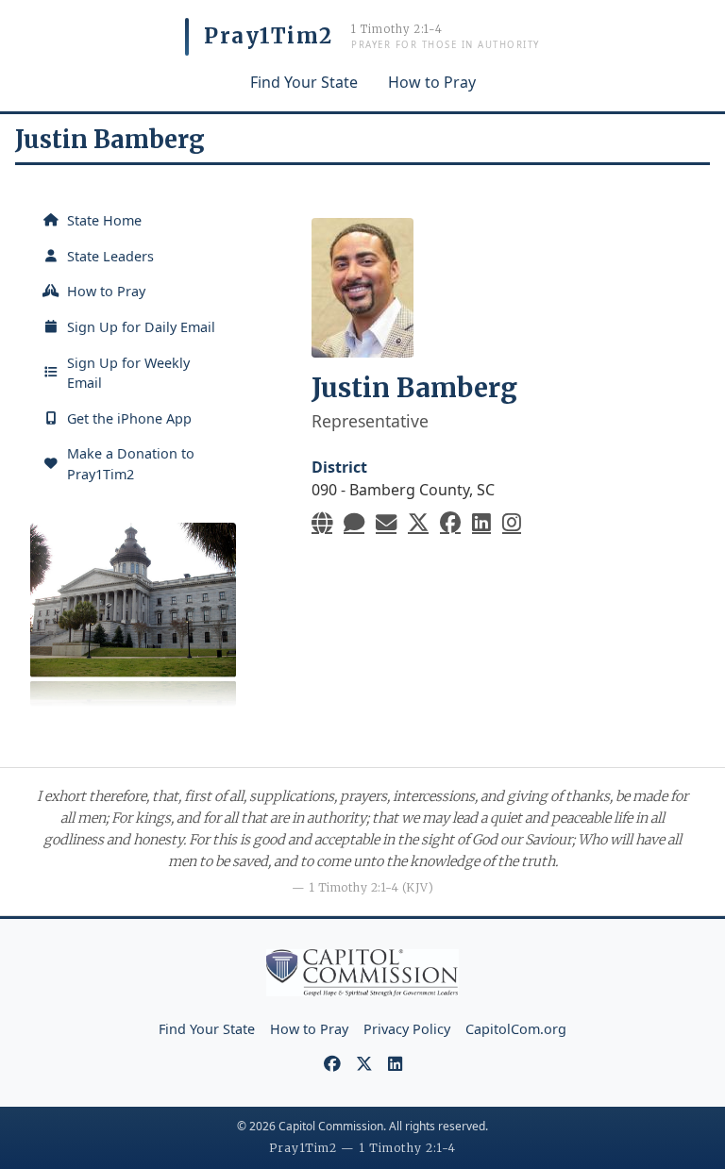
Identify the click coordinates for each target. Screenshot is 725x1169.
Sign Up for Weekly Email (128, 373)
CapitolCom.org (515, 1029)
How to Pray (432, 82)
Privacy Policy (406, 1029)
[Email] (386, 522)
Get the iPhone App (129, 418)
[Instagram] (511, 522)
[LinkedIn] (481, 522)
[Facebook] (450, 522)
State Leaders (110, 256)
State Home (104, 220)
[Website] (322, 522)
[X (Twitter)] (418, 522)
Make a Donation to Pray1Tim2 (130, 463)
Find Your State (304, 82)
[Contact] (354, 522)
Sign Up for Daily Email (141, 327)
